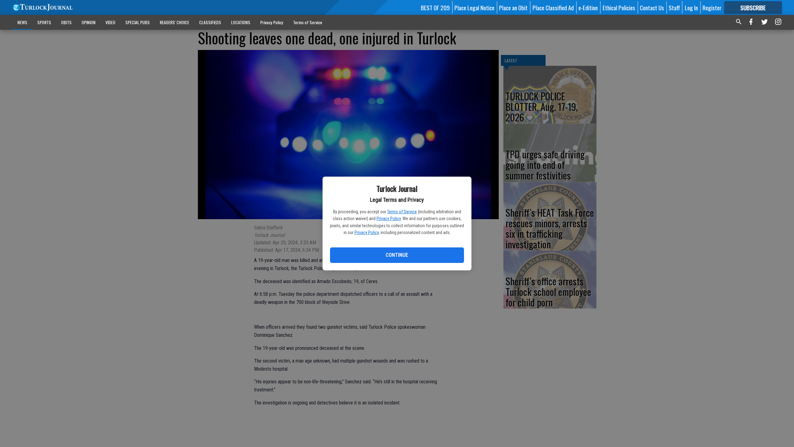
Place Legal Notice (474, 7)
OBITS (66, 22)
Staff (674, 7)
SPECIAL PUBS (137, 22)
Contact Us (652, 7)
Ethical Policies (619, 7)
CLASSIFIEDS (210, 22)
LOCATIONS (240, 22)
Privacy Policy (389, 218)
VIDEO (110, 22)
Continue (397, 255)
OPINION (89, 22)
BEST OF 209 (435, 7)
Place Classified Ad (553, 7)
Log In (691, 7)
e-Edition (588, 7)
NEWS (22, 22)
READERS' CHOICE (174, 22)
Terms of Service (402, 211)
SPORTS (44, 22)
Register (712, 7)
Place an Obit (513, 7)
